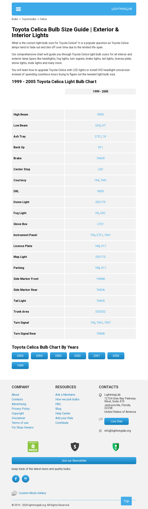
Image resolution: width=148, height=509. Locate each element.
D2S (98, 125)
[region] (74, 213)
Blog (58, 408)
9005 (100, 114)
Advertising (19, 404)
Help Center (62, 413)
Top (126, 501)
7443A (100, 290)
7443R (100, 158)
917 (103, 246)
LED (100, 169)
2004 (39, 355)
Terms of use (20, 422)
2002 (77, 355)
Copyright (18, 413)
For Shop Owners (23, 427)
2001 (96, 355)
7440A (100, 333)
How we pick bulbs (67, 399)
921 (100, 147)
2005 (20, 355)
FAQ (58, 404)
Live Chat (116, 421)
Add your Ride (64, 418)
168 (97, 246)
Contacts (17, 399)
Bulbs (15, 19)
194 (96, 180)
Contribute (61, 422)
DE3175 (100, 202)
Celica (43, 19)
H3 (97, 213)
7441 (103, 180)
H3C (103, 213)
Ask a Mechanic (65, 394)
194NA (100, 279)
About (15, 394)
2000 (116, 355)
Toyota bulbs (29, 19)
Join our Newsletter (74, 460)
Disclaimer (18, 418)
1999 (20, 365)
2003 (58, 355)
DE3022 (100, 311)
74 (104, 136)
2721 (98, 136)
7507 (107, 322)
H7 (104, 125)
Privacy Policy (21, 408)
